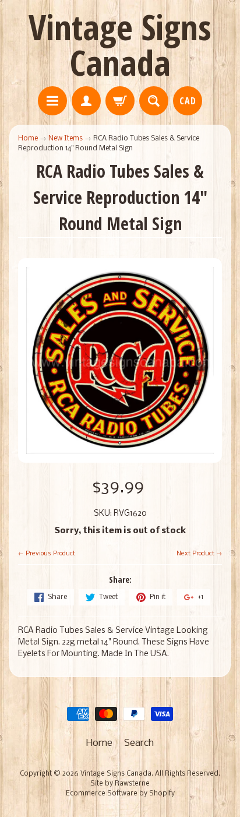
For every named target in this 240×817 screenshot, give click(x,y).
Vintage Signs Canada (120, 44)
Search (139, 743)
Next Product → (199, 553)
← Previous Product (46, 553)
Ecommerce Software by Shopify (120, 793)
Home (28, 138)
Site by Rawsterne (120, 783)
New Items (65, 138)
